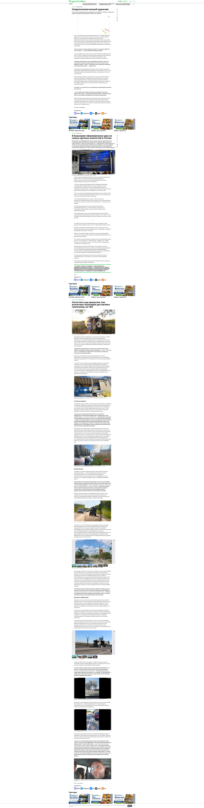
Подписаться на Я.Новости (125, 1)
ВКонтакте (131, 1)
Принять (129, 805)
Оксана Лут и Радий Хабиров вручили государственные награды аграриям (123, 4)
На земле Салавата (77, 1)
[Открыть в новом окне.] (77, 113)
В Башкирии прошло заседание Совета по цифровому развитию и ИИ (106, 4)
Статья (70, 3)
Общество (74, 6)
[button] (114, 551)
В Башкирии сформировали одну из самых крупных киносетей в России (90, 4)
